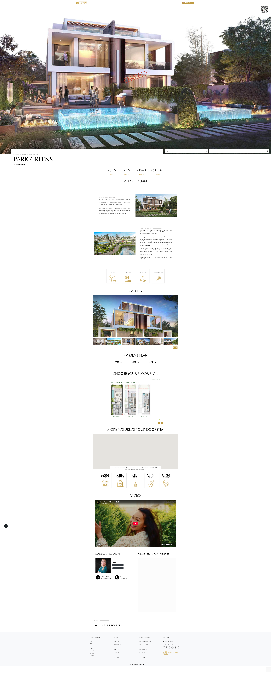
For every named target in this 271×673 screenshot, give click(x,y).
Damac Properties (20, 164)
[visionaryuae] (164, 647)
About (167, 2)
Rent (135, 2)
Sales (129, 2)
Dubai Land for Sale (143, 649)
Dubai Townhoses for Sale (144, 646)
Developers (141, 2)
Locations (148, 2)
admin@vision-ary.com (106, 578)
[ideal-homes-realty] (167, 647)
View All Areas (117, 657)
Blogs (179, 2)
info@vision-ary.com (169, 644)
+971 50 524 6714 (124, 578)
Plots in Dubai (142, 652)
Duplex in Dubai (142, 655)
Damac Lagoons (117, 646)
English (187, 2)
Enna (114, 562)
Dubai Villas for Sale (143, 644)
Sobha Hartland (117, 655)
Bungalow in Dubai (143, 657)
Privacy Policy (93, 658)
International (93, 650)
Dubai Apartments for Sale (145, 641)
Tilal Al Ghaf (117, 652)
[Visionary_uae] (170, 647)
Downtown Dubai (118, 644)
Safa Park (116, 649)
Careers (92, 653)
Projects (156, 2)
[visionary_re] (172, 647)
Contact (173, 2)
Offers (162, 2)
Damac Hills (117, 641)
